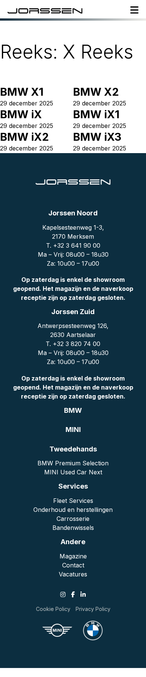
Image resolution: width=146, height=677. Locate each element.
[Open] (134, 10)
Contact (73, 565)
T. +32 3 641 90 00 (73, 245)
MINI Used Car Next (73, 472)
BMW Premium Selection (73, 463)
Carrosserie (73, 518)
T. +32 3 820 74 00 (73, 344)
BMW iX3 (97, 136)
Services (73, 486)
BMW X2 (96, 91)
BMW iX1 (96, 114)
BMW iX (21, 114)
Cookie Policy (53, 609)
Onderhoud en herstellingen (73, 509)
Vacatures (73, 574)
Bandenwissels (73, 527)
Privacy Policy (93, 609)
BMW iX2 (24, 136)
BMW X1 (21, 91)
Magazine (73, 556)
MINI (73, 429)
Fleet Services (73, 500)
